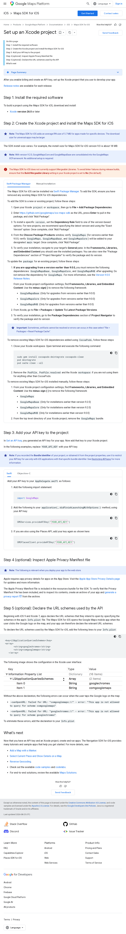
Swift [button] (9, 473)
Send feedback (110, 32)
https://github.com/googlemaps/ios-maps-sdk (45, 212)
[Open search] (88, 4)
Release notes (11, 85)
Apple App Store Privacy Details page (99, 578)
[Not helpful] (120, 24)
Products (17, 24)
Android (48, 848)
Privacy (16, 919)
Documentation (56, 24)
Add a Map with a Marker (23, 750)
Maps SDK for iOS (26, 13)
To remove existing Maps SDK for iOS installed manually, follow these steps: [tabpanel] (62, 305)
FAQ (6, 848)
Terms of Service (93, 863)
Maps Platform (38, 4)
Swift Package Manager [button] (19, 183)
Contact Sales (92, 853)
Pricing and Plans (93, 848)
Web (46, 858)
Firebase (8, 892)
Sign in (118, 3)
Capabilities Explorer (13, 853)
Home (6, 24)
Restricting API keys (101, 459)
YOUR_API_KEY (59, 521)
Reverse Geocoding (20, 761)
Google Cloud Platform (15, 897)
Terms (7, 919)
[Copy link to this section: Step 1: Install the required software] (66, 98)
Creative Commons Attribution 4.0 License (87, 803)
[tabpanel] (63, 513)
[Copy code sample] (116, 352)
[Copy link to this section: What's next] (26, 733)
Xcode (13, 111)
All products (9, 907)
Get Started (87, 13)
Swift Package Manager (66, 191)
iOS (6, 13)
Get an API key (14, 440)
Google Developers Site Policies (81, 806)
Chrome (8, 887)
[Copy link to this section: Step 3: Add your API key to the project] (72, 433)
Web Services (50, 863)
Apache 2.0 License (40, 806)
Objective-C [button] (24, 473)
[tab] (18, 183)
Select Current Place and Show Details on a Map (36, 756)
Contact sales (111, 13)
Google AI (8, 902)
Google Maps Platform (35, 24)
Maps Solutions (68, 772)
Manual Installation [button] (45, 183)
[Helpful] (115, 24)
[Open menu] (5, 3)
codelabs (61, 767)
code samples (43, 767)
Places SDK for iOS (13, 858)
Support (89, 858)
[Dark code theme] (111, 352)
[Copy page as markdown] (70, 32)
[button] (63, 72)
